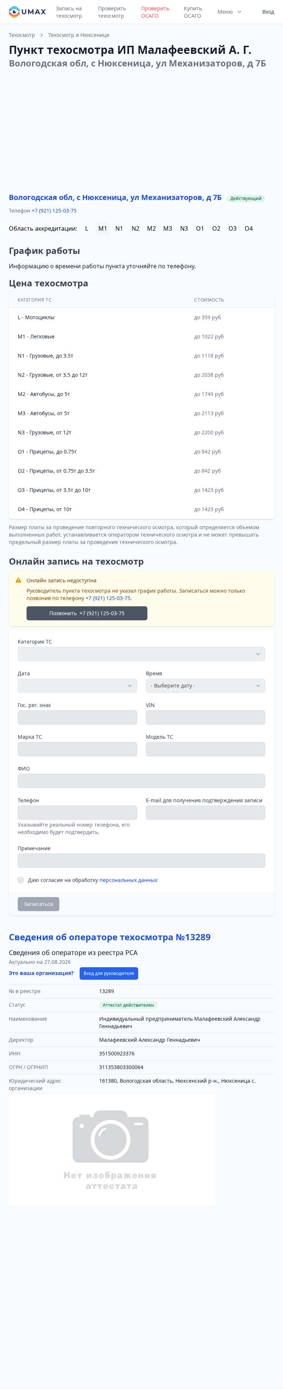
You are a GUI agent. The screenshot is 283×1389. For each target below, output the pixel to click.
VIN (150, 705)
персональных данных (128, 879)
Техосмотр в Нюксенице (78, 34)
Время (154, 673)
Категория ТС (35, 641)
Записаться (38, 903)
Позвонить (87, 613)
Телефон (28, 800)
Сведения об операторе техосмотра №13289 (110, 937)
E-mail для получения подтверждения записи (204, 800)
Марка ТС (30, 736)
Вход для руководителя (109, 973)
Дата (24, 673)
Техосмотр (22, 34)
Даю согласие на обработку (92, 879)
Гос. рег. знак (34, 705)
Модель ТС (159, 736)
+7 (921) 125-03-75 (54, 210)
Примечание (34, 848)
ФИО (24, 768)
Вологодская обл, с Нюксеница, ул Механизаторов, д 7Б (115, 197)
